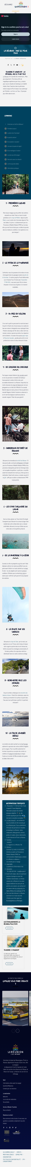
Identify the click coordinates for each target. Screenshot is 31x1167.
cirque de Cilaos (14, 641)
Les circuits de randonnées (9, 1099)
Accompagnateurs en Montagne (14, 900)
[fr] (27, 6)
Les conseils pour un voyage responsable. (13, 863)
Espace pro (19, 1154)
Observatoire (7, 1157)
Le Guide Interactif (11, 820)
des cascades (21, 375)
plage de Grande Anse (14, 754)
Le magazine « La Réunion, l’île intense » (14, 846)
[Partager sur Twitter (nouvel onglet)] (11, 65)
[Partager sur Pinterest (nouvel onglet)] (14, 65)
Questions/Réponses (8, 1086)
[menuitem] (8, 4)
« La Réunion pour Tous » (13, 825)
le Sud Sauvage (24, 744)
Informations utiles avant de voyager (12, 1083)
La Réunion (6, 76)
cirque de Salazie (16, 385)
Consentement (7, 1161)
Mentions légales (8, 1154)
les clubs (23, 573)
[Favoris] (21, 6)
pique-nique (25, 335)
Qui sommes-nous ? (9, 1152)
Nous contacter (7, 1110)
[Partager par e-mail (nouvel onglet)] (17, 65)
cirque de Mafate (16, 218)
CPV (23, 1159)
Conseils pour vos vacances (9, 1088)
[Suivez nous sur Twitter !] (7, 1127)
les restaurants (19, 888)
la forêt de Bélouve (21, 460)
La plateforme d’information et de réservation (14, 868)
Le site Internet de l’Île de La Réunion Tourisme (15, 838)
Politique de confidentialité (11, 1159)
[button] (24, 6)
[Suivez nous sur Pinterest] (13, 1127)
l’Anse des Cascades (9, 338)
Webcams (5, 1096)
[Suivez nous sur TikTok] (16, 1127)
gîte (5, 477)
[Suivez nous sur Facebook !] (4, 1127)
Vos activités (6, 1102)
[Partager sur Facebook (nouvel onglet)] (8, 65)
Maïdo (4, 220)
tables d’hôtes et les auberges (13, 891)
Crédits (19, 1152)
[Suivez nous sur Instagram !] (10, 1127)
